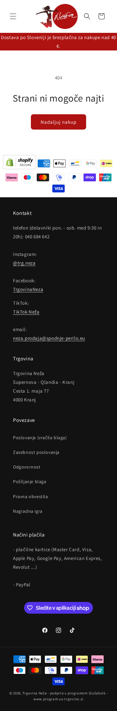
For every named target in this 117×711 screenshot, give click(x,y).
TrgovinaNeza (28, 289)
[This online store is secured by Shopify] (19, 163)
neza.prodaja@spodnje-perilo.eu (49, 338)
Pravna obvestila (30, 496)
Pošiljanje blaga (29, 481)
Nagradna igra (28, 511)
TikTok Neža (26, 312)
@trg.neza (24, 263)
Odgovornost (27, 467)
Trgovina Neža (34, 693)
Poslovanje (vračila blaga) (40, 437)
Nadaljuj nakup (58, 122)
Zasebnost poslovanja (36, 452)
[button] (13, 16)
